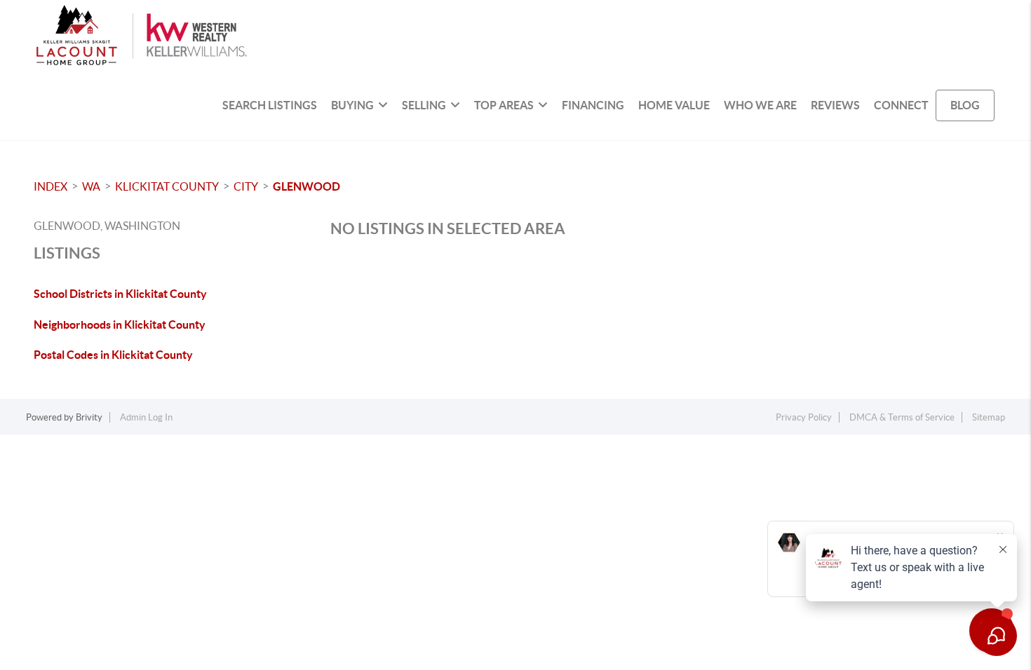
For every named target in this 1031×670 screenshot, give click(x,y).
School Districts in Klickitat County (120, 293)
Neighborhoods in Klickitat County (119, 324)
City (246, 186)
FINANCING (593, 105)
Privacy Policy (804, 417)
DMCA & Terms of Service (902, 417)
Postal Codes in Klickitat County (113, 354)
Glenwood (306, 186)
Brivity (89, 417)
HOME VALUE (674, 105)
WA (91, 186)
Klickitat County (167, 186)
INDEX (50, 186)
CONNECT (901, 105)
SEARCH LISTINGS (269, 105)
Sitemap (988, 417)
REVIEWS (835, 105)
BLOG (965, 105)
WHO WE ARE (760, 105)
